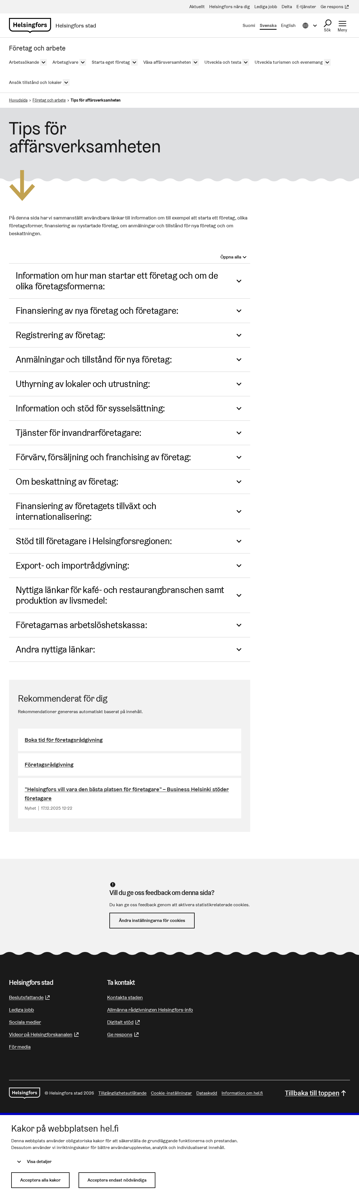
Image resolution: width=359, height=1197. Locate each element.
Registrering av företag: (60, 335)
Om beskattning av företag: (67, 481)
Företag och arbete (49, 100)
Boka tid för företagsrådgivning (64, 739)
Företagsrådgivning (49, 764)
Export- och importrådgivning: (72, 565)
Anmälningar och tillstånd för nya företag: (94, 359)
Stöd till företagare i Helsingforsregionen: (94, 541)
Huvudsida (18, 100)
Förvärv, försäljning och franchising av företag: (103, 457)
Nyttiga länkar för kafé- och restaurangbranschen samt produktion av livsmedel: (120, 595)
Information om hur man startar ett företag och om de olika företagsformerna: (117, 281)
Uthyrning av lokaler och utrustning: (83, 384)
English (288, 25)
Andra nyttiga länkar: (55, 649)
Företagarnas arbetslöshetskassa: (81, 625)
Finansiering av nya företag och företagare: (97, 310)
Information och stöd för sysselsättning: (90, 408)
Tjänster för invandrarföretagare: (78, 432)
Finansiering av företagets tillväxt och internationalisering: (86, 511)
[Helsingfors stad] (24, 1093)
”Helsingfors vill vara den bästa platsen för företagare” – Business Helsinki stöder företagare (127, 794)
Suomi (249, 25)
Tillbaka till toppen (312, 1093)
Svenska (268, 25)
